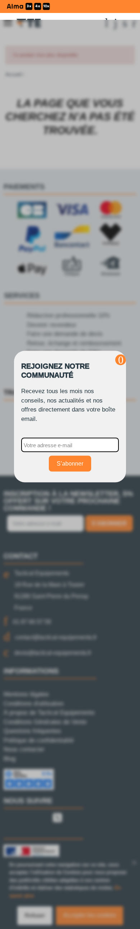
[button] (120, 360)
